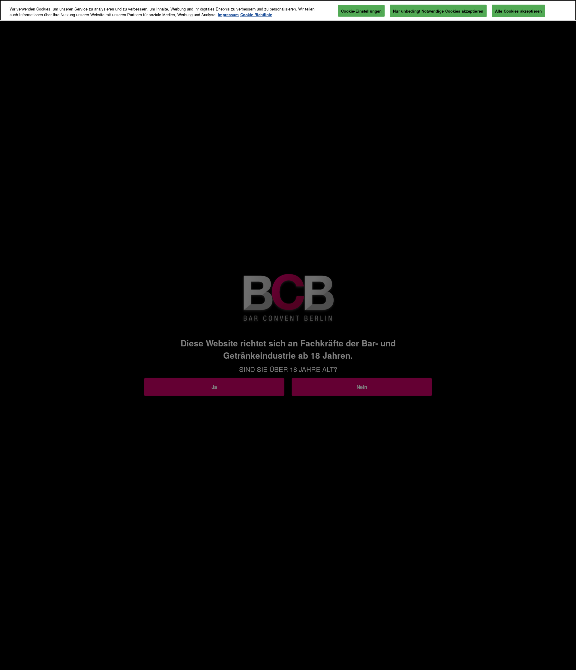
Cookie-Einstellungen (361, 10)
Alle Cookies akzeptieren (518, 10)
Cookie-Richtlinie (256, 15)
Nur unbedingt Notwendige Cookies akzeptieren (438, 10)
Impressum (228, 15)
